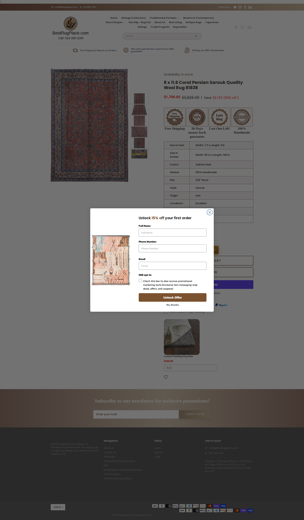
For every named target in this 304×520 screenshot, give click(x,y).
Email (142, 259)
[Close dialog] (209, 212)
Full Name (145, 226)
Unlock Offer (172, 297)
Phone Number (147, 241)
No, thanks (172, 305)
